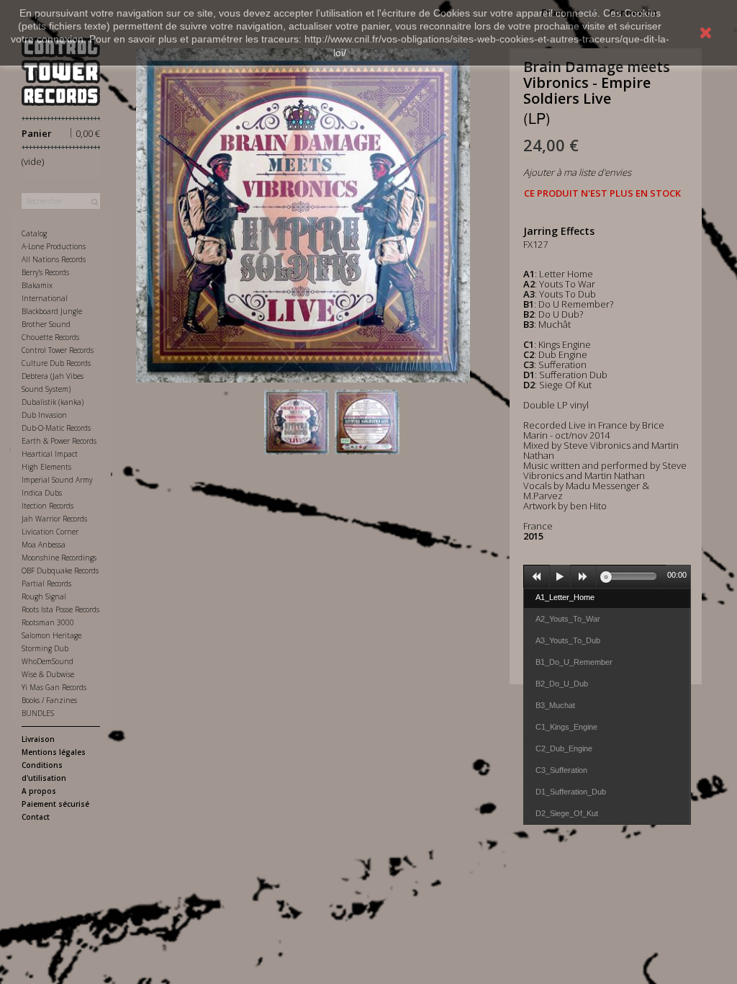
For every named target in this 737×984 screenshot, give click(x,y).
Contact (36, 817)
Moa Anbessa (43, 545)
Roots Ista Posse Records (60, 609)
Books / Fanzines (49, 700)
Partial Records (46, 583)
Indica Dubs (42, 493)
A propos (39, 791)
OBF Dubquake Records (60, 570)
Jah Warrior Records (54, 519)
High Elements (46, 467)
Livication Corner (50, 532)
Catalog (34, 233)
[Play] (560, 577)
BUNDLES (38, 713)
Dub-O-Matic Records (56, 428)
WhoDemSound (47, 661)
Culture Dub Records (56, 363)
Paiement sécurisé (55, 804)
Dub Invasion (44, 415)
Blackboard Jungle (52, 311)
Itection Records (47, 506)
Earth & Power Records (59, 441)
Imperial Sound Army (57, 480)
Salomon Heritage (51, 635)
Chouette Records (50, 337)
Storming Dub (45, 648)
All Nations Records (54, 259)
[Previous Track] (537, 577)
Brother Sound (46, 324)
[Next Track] (584, 577)
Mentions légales (54, 752)
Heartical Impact (50, 454)
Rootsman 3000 (48, 622)
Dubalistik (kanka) (52, 402)
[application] (607, 576)
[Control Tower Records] (61, 71)
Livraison (38, 739)
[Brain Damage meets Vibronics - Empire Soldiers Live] (296, 422)
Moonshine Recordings (59, 558)
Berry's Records (45, 272)
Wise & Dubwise (48, 674)
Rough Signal (44, 596)
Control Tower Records (58, 350)
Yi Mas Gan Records (54, 687)
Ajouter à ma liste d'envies (577, 172)
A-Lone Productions (54, 246)
